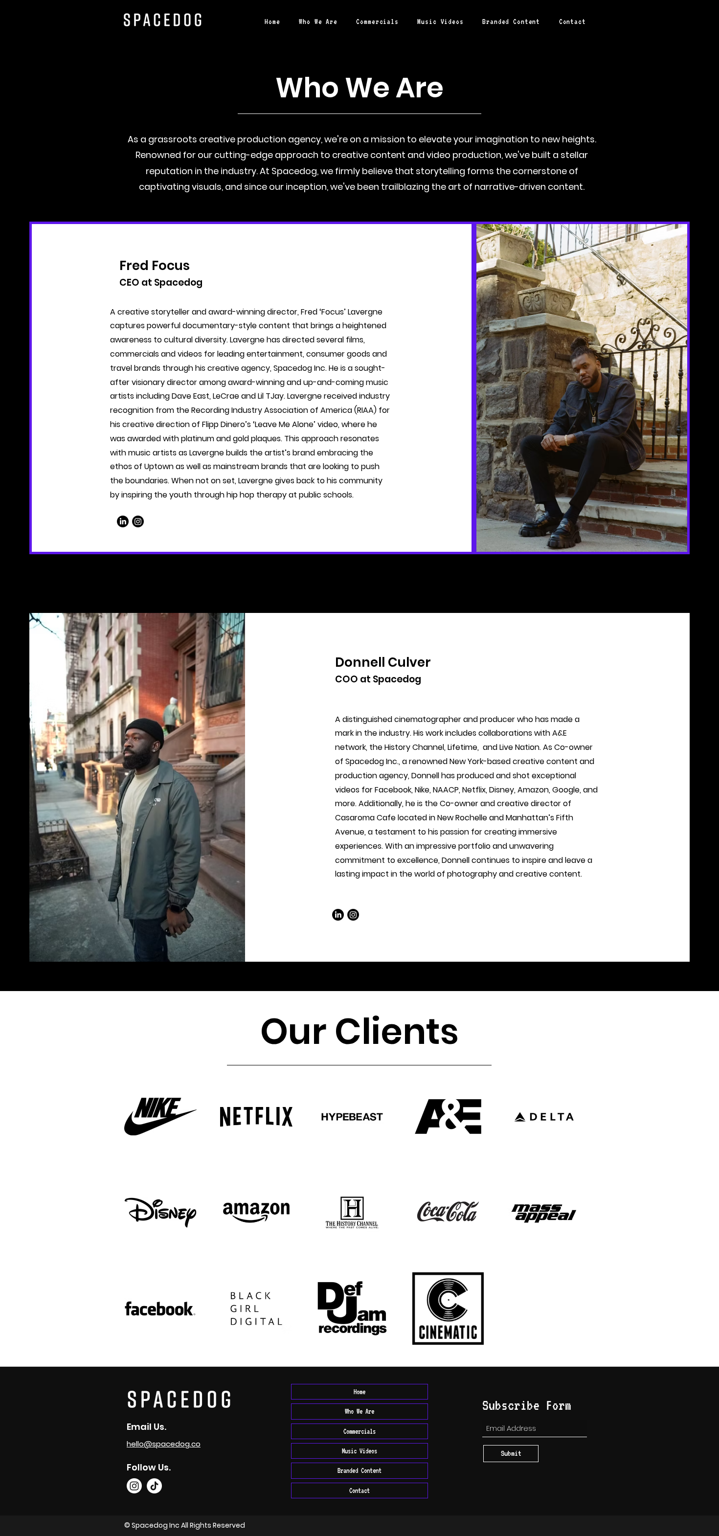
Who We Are (359, 1411)
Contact (359, 1490)
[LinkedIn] (123, 521)
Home (359, 1392)
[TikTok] (154, 1485)
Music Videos (359, 1451)
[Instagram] (138, 521)
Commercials (359, 1431)
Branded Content (359, 1470)
